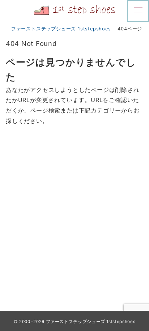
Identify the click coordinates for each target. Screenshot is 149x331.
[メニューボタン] (138, 11)
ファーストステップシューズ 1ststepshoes (91, 321)
